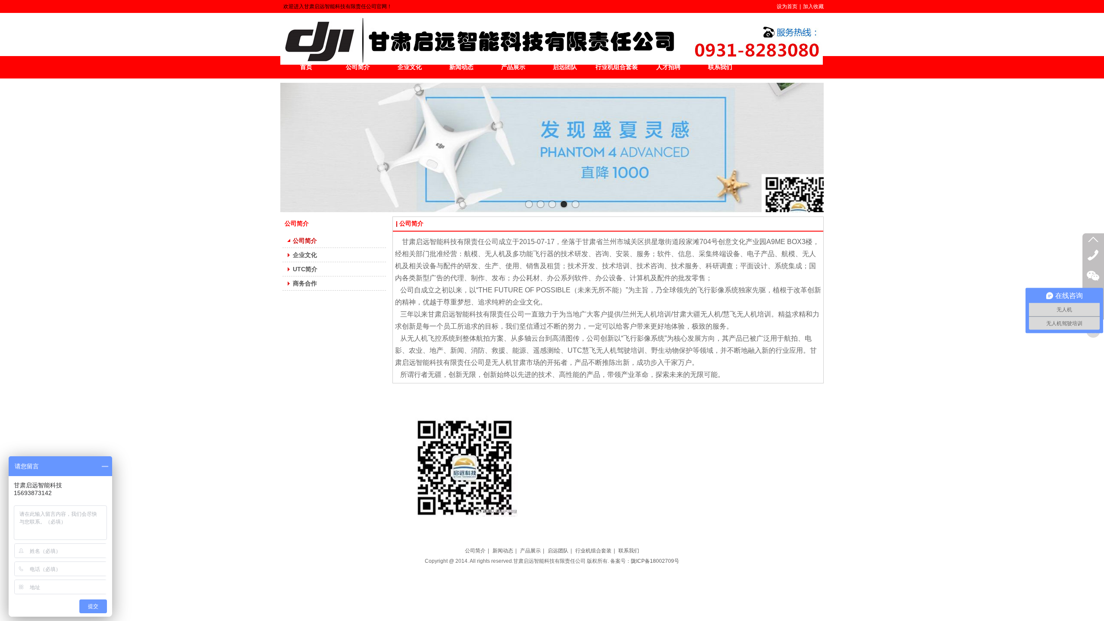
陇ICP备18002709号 (655, 561)
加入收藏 (813, 6)
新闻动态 (502, 551)
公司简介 (475, 551)
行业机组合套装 (593, 551)
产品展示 (530, 551)
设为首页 (787, 6)
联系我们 (628, 551)
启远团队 (558, 551)
